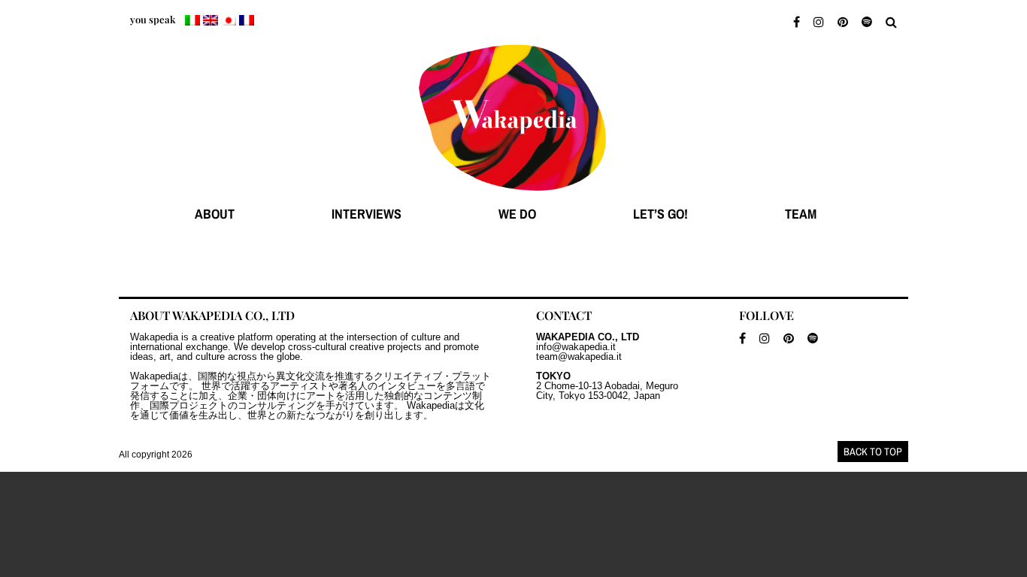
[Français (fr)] (246, 20)
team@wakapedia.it (579, 356)
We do (517, 213)
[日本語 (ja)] (228, 20)
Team (800, 213)
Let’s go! (660, 213)
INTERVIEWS (366, 213)
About (215, 213)
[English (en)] (210, 20)
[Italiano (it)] (192, 20)
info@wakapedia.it (576, 346)
